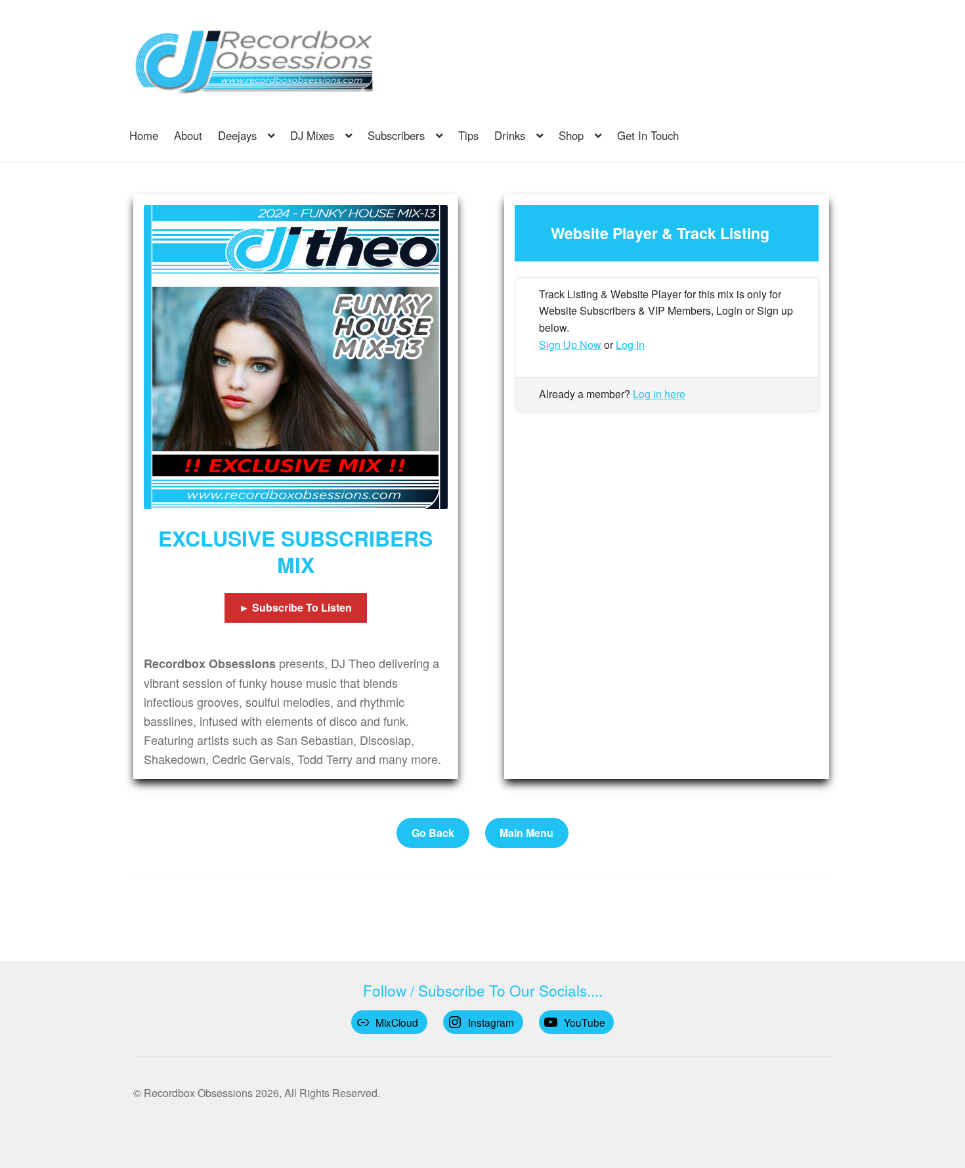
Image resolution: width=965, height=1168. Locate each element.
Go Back (433, 832)
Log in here (659, 393)
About (188, 135)
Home (143, 135)
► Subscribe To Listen (295, 607)
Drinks (509, 135)
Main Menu (526, 832)
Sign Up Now (570, 344)
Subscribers (396, 135)
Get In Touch (648, 135)
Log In (630, 344)
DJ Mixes (312, 135)
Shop (571, 135)
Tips (468, 135)
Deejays (237, 135)
